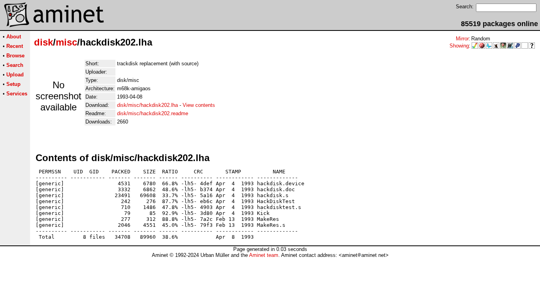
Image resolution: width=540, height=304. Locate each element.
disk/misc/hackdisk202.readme (152, 113)
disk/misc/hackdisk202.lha (147, 105)
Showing (459, 46)
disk (43, 42)
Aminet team (263, 255)
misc (66, 42)
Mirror (462, 39)
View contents (199, 105)
